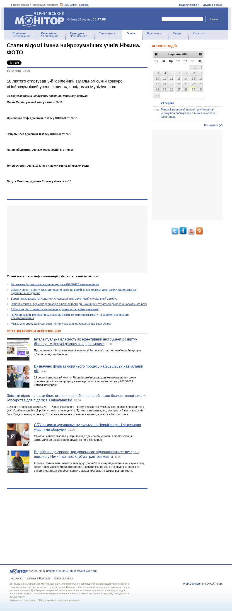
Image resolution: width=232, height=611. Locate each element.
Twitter (73, 4)
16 (201, 78)
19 (171, 84)
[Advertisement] (77, 239)
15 (193, 78)
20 (179, 84)
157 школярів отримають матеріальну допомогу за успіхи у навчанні (55, 309)
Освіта (131, 33)
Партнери (44, 578)
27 (179, 89)
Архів (70, 578)
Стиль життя (107, 33)
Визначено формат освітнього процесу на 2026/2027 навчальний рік (55, 284)
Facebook (83, 4)
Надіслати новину (189, 4)
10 (157, 78)
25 (164, 89)
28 (186, 89)
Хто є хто (199, 33)
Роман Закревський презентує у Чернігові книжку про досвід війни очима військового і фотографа (188, 113)
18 (164, 84)
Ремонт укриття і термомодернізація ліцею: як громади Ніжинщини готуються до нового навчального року (79, 304)
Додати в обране (212, 4)
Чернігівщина (21, 35)
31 (157, 95)
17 (157, 84)
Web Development (194, 583)
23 (201, 84)
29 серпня (167, 103)
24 (157, 89)
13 (179, 78)
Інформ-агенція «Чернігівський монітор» (37, 13)
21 (186, 84)
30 (201, 89)
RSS (66, 4)
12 (171, 78)
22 (193, 84)
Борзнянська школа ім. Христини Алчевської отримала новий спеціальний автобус (64, 298)
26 (171, 89)
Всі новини (211, 125)
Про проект (16, 578)
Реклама (31, 578)
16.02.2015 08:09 (18, 71)
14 (186, 78)
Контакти (59, 578)
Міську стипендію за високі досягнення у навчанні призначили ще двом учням (61, 323)
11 (164, 78)
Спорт (177, 33)
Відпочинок (154, 33)
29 (193, 89)
